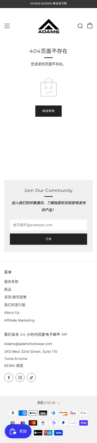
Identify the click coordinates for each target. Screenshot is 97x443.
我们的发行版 (14, 305)
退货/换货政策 (15, 297)
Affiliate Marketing (19, 320)
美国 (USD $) (46, 402)
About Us (12, 313)
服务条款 (11, 282)
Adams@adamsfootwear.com (28, 344)
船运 (7, 289)
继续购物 (48, 111)
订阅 (48, 239)
